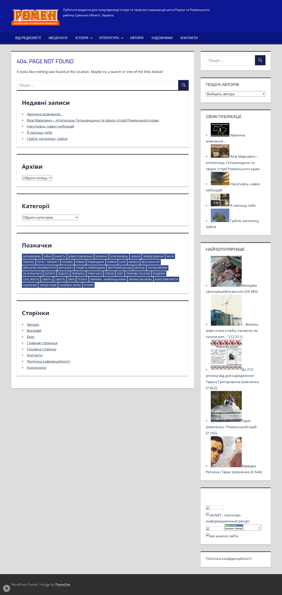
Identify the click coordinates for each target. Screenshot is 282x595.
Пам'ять (28, 262)
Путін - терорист (48, 262)
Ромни (111, 262)
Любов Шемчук (153, 256)
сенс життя (31, 279)
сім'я (71, 279)
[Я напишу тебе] (220, 205)
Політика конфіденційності (228, 558)
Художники (162, 37)
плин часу (95, 273)
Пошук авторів (222, 84)
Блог (30, 336)
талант (82, 279)
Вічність (59, 256)
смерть (47, 279)
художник (30, 285)
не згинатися (32, 273)
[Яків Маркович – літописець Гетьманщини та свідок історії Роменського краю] (220, 156)
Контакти (189, 37)
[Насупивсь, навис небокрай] (220, 184)
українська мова (140, 279)
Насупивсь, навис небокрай (50, 126)
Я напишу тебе (39, 132)
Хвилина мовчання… (44, 114)
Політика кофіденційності (48, 361)
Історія (81, 37)
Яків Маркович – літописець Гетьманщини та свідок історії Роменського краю (93, 120)
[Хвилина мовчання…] (220, 135)
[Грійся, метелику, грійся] (220, 220)
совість (60, 279)
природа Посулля (138, 273)
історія (88, 285)
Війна (47, 256)
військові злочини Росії (39, 268)
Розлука (67, 262)
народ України (157, 268)
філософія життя (166, 279)
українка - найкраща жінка (108, 279)
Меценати (58, 37)
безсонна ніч (151, 262)
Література (109, 37)
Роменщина (96, 262)
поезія (109, 273)
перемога (78, 273)
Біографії (34, 330)
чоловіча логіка (70, 285)
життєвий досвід (120, 268)
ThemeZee (62, 584)
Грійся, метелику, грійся (47, 138)
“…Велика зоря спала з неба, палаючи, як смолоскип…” (232, 330)
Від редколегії (28, 37)
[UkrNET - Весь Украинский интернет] (235, 521)
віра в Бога (66, 268)
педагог (63, 273)
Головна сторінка (41, 349)
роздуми (159, 273)
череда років (48, 285)
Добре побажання (80, 256)
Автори (136, 37)
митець (139, 268)
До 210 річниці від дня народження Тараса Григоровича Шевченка (232, 375)
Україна (134, 262)
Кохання (101, 256)
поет (120, 273)
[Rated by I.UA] (215, 508)
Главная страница (42, 343)
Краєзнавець (119, 256)
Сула (122, 262)
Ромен (80, 262)
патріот (50, 273)
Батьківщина (32, 256)
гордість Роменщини (90, 268)
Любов (135, 256)
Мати (170, 256)
